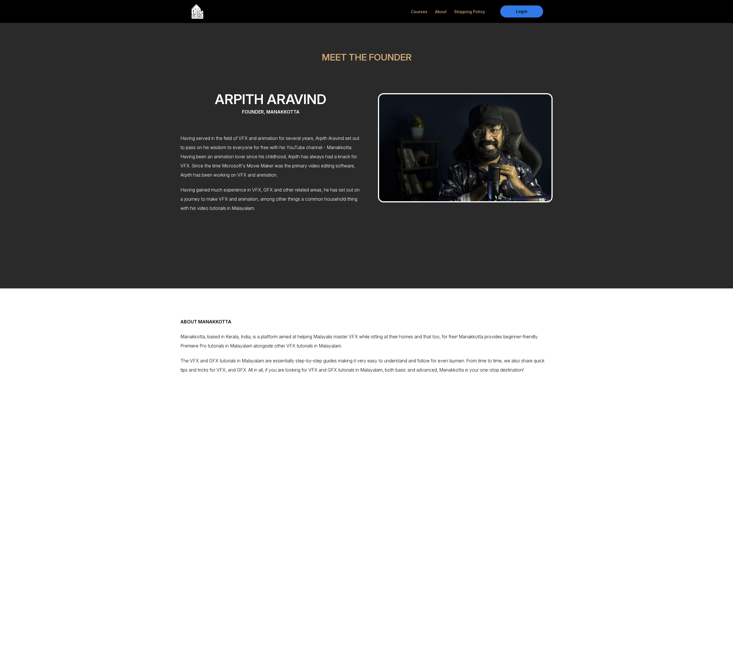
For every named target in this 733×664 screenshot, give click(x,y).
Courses (419, 11)
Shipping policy (469, 11)
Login (521, 11)
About (441, 11)
